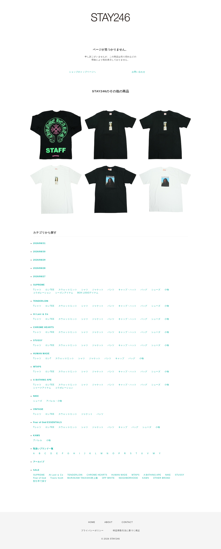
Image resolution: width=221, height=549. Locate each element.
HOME (91, 522)
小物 (167, 289)
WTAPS (37, 366)
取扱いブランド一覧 (43, 448)
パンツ (111, 289)
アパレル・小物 (54, 401)
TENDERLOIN (40, 301)
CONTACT (127, 522)
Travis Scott (56, 478)
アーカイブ (38, 462)
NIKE (36, 396)
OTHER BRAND (162, 478)
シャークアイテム (42, 388)
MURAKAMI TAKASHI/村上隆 (82, 478)
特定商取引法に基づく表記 (126, 530)
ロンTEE (49, 289)
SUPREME (39, 285)
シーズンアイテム (64, 293)
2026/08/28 (39, 268)
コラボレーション (42, 293)
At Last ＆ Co (40, 314)
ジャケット (97, 289)
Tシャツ (37, 289)
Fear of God (39, 478)
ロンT (48, 358)
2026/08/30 (39, 251)
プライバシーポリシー (92, 530)
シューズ (155, 289)
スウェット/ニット (68, 289)
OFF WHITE (108, 478)
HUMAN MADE (41, 353)
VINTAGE (38, 409)
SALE (36, 470)
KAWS (36, 435)
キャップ (119, 358)
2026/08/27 (39, 276)
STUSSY (37, 340)
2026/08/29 (39, 260)
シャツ (84, 289)
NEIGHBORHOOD (128, 478)
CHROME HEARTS (43, 327)
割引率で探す (40, 481)
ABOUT (108, 522)
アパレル (37, 440)
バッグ (144, 289)
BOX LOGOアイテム (87, 293)
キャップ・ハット (127, 289)
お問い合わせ (138, 72)
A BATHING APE (42, 380)
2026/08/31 (39, 243)
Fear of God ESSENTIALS (47, 422)
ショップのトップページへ (82, 72)
